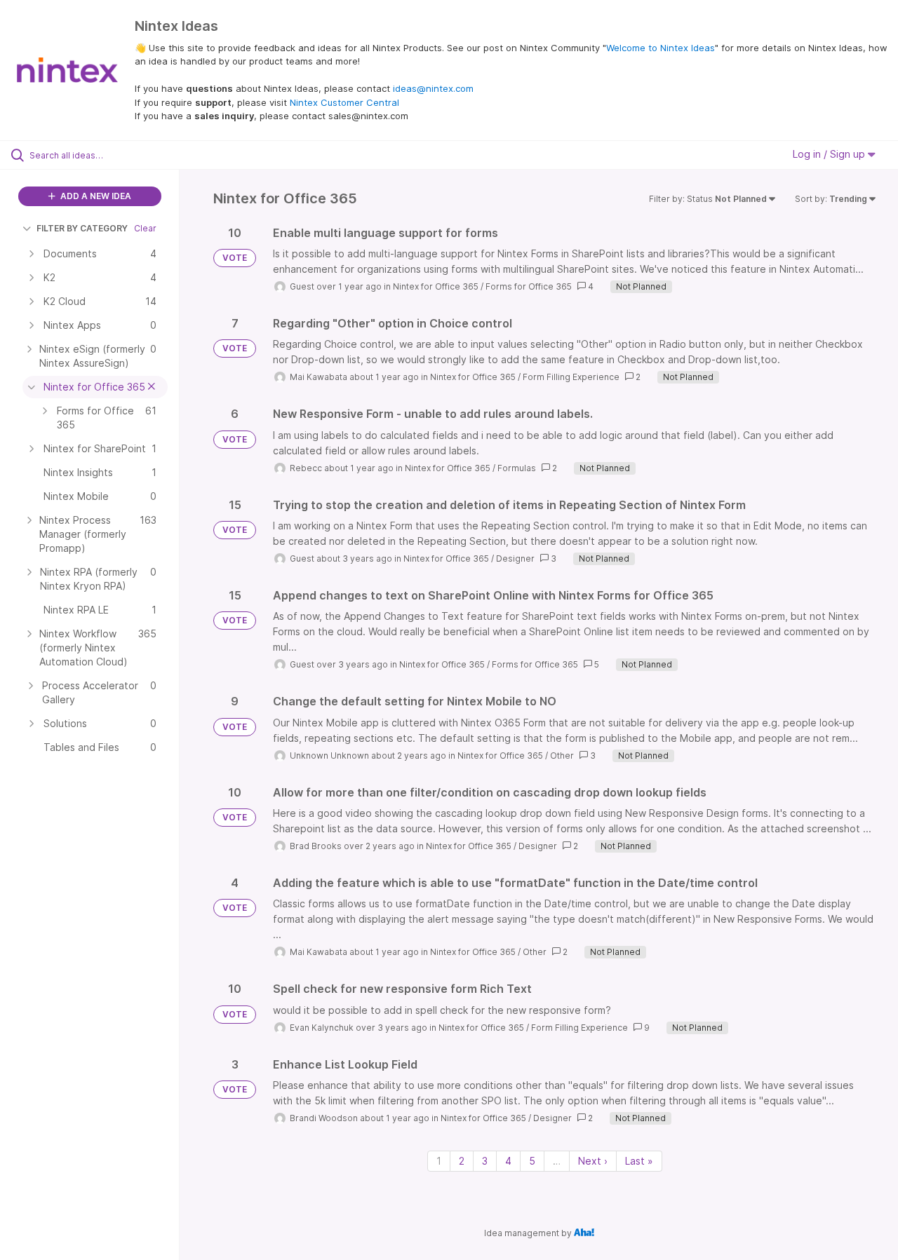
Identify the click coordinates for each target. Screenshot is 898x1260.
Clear (145, 228)
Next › (593, 1161)
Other (562, 755)
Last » (639, 1161)
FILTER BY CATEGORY (82, 228)
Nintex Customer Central (344, 102)
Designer (515, 558)
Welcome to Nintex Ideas (660, 47)
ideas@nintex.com (433, 88)
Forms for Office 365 (528, 286)
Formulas (516, 468)
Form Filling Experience (571, 377)
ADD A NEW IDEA (94, 196)
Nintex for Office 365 (435, 286)
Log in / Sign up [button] (830, 154)
